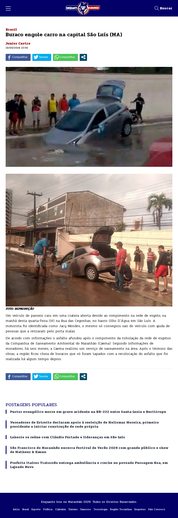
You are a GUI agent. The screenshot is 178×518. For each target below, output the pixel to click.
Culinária (60, 509)
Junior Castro (18, 43)
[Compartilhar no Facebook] (18, 57)
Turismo (73, 509)
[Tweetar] (41, 57)
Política (48, 509)
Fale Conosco (156, 509)
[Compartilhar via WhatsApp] (65, 57)
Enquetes (140, 509)
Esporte (36, 509)
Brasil (11, 29)
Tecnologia (100, 509)
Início (16, 509)
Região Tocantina (121, 509)
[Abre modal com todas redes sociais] (83, 57)
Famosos (85, 509)
